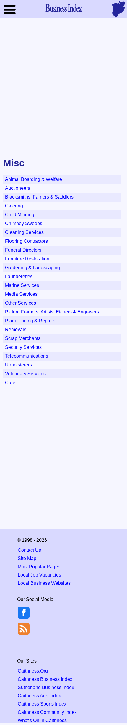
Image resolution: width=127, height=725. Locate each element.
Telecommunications (26, 356)
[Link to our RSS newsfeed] (24, 628)
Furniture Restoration (27, 258)
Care (10, 382)
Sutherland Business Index (46, 687)
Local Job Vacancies (39, 574)
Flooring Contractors (26, 241)
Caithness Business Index (45, 679)
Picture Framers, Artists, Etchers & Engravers (52, 311)
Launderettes (18, 276)
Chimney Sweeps (23, 223)
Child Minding (19, 214)
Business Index (63, 7)
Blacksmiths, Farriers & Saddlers (39, 196)
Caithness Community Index (47, 712)
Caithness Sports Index (42, 703)
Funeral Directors (23, 249)
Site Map (27, 558)
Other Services (20, 302)
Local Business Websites (44, 583)
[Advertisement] (63, 88)
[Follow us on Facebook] (24, 617)
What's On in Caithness (42, 720)
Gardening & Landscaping (32, 267)
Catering (14, 205)
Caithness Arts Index (39, 695)
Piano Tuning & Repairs (30, 320)
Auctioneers (17, 188)
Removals (15, 329)
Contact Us (29, 550)
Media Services (21, 294)
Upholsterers (18, 364)
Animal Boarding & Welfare (33, 179)
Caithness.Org (33, 670)
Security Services (23, 347)
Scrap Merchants (22, 338)
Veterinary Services (25, 373)
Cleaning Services (24, 232)
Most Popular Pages (39, 566)
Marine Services (22, 285)
